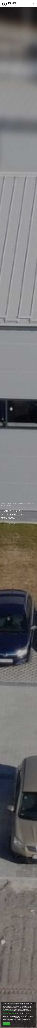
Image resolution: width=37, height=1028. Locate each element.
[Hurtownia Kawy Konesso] (9, 4)
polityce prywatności (8, 1010)
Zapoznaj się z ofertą (9, 524)
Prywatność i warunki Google (10, 1013)
